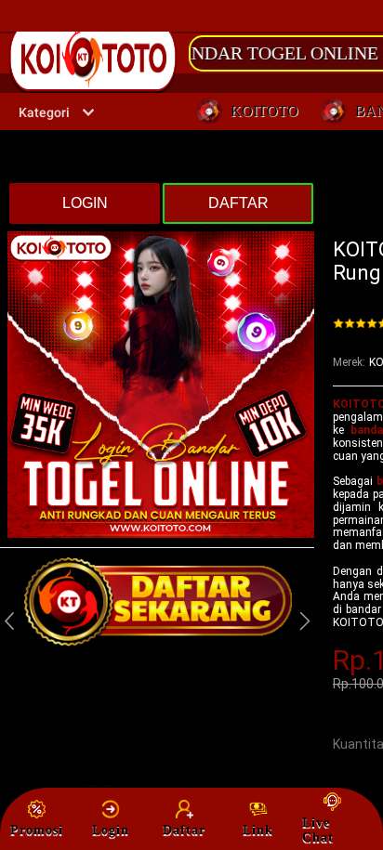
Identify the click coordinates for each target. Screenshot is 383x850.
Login (110, 830)
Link (258, 830)
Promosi (36, 830)
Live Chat (318, 830)
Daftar (184, 830)
